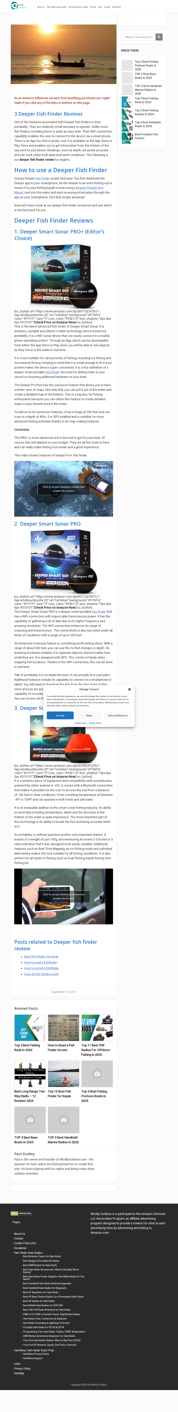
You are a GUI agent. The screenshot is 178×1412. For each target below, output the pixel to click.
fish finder (43, 178)
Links (100, 7)
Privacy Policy (95, 723)
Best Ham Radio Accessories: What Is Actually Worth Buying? (51, 1271)
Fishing (93, 7)
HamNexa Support (33, 1358)
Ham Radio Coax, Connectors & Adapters (45, 1318)
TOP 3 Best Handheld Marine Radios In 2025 (148, 89)
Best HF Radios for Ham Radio (39, 1301)
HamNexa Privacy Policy (36, 1354)
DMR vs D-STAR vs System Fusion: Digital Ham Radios (51, 1314)
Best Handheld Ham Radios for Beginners (45, 1288)
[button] (129, 689)
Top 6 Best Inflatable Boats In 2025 (148, 124)
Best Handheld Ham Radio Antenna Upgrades (47, 1283)
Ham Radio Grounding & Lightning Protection (46, 1323)
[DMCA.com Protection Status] (21, 1214)
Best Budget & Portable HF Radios (41, 1260)
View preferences (118, 715)
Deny (89, 715)
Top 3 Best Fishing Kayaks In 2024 (146, 112)
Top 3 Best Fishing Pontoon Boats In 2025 (146, 65)
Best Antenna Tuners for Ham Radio (42, 1256)
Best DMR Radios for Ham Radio (40, 1265)
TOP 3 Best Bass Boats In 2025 (145, 75)
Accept (60, 715)
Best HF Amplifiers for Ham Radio (40, 1292)
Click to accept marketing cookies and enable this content (63, 488)
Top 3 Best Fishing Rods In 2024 (146, 100)
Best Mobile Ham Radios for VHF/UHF (43, 1305)
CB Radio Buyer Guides (78, 7)
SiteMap (19, 1373)
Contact (107, 7)
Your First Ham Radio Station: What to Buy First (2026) (51, 1340)
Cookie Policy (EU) (25, 1243)
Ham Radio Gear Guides (57, 7)
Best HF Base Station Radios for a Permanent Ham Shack (53, 1296)
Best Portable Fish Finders (146, 136)
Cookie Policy (81, 723)
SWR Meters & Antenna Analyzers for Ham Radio (49, 1336)
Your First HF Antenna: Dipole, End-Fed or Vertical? (50, 1344)
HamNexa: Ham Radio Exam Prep (34, 1350)
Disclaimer (116, 7)
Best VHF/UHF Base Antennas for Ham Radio (47, 1309)
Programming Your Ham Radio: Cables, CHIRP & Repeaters (54, 1331)
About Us (41, 7)
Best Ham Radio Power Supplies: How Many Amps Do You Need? (53, 1278)
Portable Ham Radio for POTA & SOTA (43, 1327)
